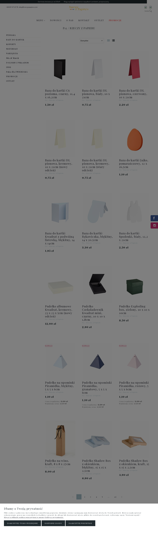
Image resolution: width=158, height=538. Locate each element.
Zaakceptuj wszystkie (80, 523)
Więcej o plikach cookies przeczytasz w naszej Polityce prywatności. (34, 517)
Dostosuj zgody (53, 523)
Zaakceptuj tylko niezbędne (22, 523)
